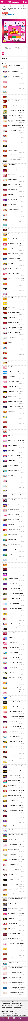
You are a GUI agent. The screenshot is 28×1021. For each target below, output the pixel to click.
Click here (11, 1011)
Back (3, 53)
